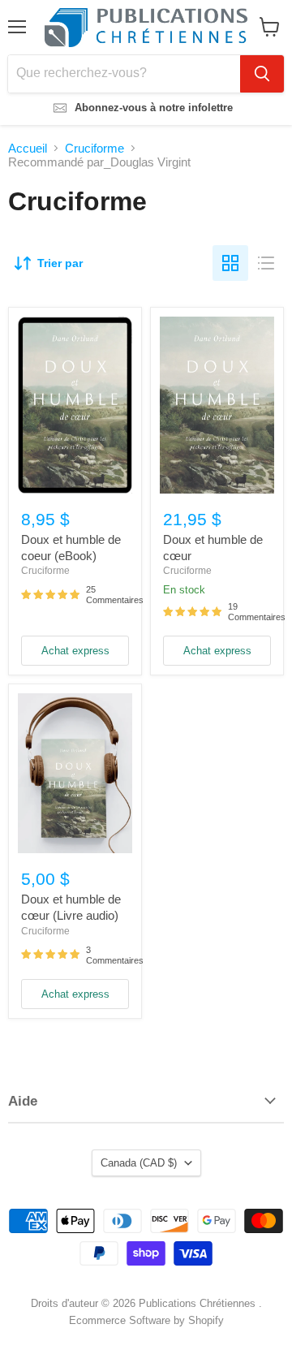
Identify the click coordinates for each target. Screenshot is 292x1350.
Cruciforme (94, 148)
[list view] (266, 263)
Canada (139, 1163)
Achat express (75, 651)
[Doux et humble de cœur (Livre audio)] (75, 773)
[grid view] (230, 263)
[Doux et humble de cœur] (217, 405)
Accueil (27, 148)
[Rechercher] (262, 74)
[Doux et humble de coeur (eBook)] (75, 405)
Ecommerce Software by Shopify (146, 1320)
